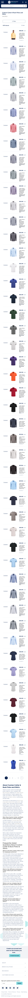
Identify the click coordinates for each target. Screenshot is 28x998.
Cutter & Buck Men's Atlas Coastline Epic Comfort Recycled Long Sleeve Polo (22, 486)
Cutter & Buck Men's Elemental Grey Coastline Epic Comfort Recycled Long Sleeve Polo (22, 439)
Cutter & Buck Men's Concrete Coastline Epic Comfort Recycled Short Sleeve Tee (22, 533)
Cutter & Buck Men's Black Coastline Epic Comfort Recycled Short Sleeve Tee (22, 548)
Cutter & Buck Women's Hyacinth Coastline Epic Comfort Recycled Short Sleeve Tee (22, 672)
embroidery (17, 823)
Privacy (18, 991)
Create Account (14, 955)
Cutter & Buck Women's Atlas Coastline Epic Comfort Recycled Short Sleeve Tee (22, 734)
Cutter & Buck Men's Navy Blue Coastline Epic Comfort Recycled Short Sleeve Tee (22, 502)
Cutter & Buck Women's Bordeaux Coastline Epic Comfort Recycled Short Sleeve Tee (22, 703)
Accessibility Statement (6, 994)
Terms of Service (12, 991)
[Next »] (22, 780)
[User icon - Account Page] (22, 4)
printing (8, 823)
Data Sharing (24, 991)
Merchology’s (6, 792)
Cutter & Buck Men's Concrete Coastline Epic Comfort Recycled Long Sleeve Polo (22, 455)
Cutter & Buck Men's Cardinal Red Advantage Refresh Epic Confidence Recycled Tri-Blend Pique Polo (22, 394)
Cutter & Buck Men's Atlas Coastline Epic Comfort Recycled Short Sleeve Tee (22, 564)
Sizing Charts (4, 991)
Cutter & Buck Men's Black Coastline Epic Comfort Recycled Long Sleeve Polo (22, 470)
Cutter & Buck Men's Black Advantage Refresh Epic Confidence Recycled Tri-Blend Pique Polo (22, 409)
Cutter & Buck (19, 792)
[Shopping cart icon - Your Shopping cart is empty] (25, 4)
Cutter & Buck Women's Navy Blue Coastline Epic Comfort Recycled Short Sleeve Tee (22, 657)
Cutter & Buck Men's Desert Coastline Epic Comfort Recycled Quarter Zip (22, 36)
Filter (14, 21)
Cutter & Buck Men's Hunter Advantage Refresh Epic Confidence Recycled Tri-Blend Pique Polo (22, 316)
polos (18, 802)
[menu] (14, 963)
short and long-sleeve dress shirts (13, 801)
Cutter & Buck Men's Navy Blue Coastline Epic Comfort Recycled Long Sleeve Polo (22, 424)
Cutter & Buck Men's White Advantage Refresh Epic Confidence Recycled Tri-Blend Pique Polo (22, 270)
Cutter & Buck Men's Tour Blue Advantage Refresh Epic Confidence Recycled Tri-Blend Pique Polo (22, 285)
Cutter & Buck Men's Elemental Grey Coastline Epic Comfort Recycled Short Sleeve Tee (22, 517)
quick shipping (8, 837)
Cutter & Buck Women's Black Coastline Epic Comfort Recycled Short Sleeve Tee (22, 719)
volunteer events (11, 797)
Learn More (4, 16)
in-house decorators (17, 820)
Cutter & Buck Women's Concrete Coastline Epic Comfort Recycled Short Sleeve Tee (22, 688)
